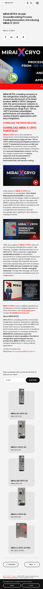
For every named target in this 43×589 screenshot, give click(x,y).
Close (31, 585)
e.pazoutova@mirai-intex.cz (24, 351)
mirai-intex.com (27, 310)
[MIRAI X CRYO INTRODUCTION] (21, 188)
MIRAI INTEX (6, 576)
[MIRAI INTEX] (9, 3)
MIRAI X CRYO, (25, 245)
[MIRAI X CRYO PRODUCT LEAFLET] (21, 241)
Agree (12, 585)
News (13, 576)
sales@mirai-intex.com (20, 313)
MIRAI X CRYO (8, 135)
